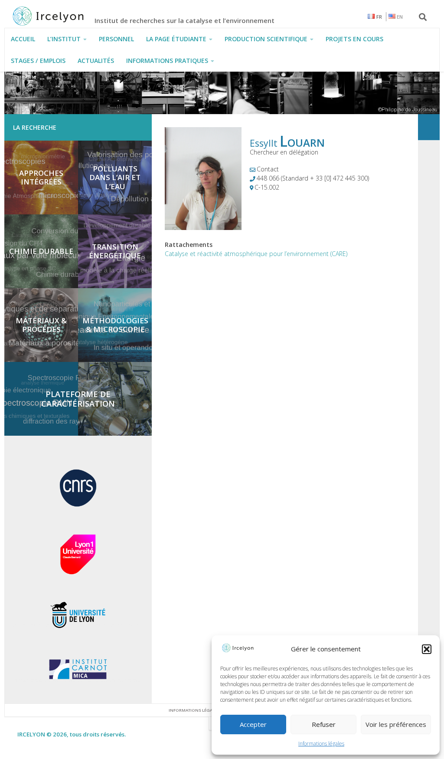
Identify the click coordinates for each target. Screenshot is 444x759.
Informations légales (321, 743)
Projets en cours (354, 39)
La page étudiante (176, 39)
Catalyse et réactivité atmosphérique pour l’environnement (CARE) (256, 254)
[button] (426, 649)
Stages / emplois (38, 60)
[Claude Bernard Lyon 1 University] (78, 572)
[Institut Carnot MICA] (78, 681)
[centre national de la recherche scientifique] (78, 508)
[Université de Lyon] (78, 629)
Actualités (96, 60)
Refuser (324, 724)
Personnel (116, 39)
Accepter (253, 724)
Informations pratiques (167, 60)
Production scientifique (266, 39)
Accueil (23, 39)
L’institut (64, 39)
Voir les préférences (396, 724)
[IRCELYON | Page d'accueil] (58, 16)
